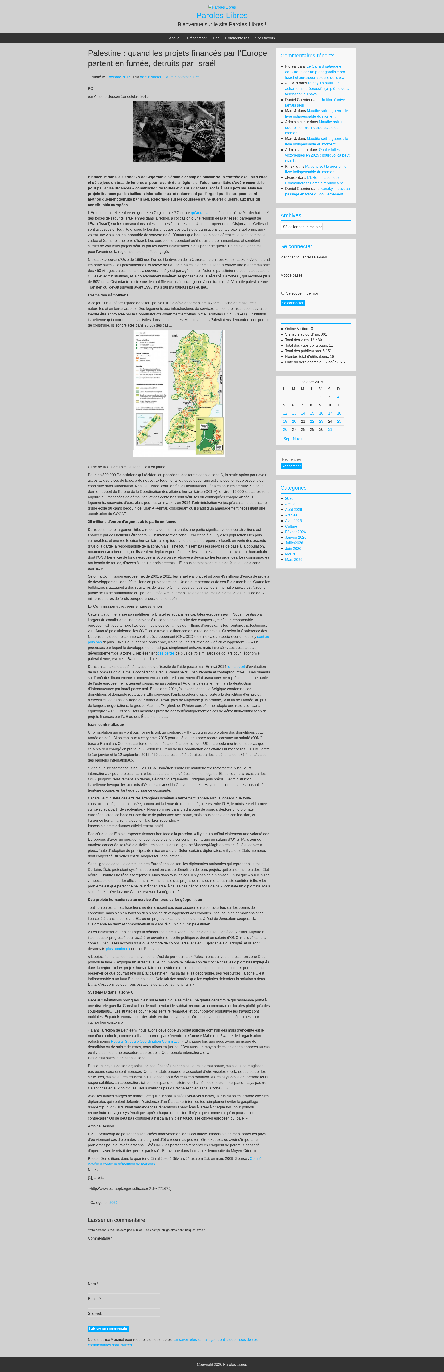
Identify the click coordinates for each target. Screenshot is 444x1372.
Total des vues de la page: (307, 345)
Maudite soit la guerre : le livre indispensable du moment (314, 127)
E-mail (94, 1299)
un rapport (236, 667)
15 (312, 413)
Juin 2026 (293, 549)
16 (321, 413)
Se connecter (292, 303)
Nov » (298, 439)
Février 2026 (295, 532)
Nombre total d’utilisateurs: (307, 357)
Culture (291, 526)
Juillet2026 (294, 543)
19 (285, 421)
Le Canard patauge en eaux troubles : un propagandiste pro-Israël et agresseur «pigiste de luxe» (315, 71)
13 (294, 413)
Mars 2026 (293, 560)
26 (285, 429)
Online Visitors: (298, 329)
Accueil (175, 38)
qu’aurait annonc (205, 213)
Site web (95, 1313)
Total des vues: (298, 340)
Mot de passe (291, 275)
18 (339, 413)
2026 (113, 1203)
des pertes (166, 653)
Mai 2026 (292, 554)
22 (312, 421)
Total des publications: (304, 351)
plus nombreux (118, 949)
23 (321, 421)
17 (330, 413)
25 (339, 421)
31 (330, 429)
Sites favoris (265, 38)
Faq (216, 38)
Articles (291, 515)
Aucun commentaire (182, 77)
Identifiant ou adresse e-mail (304, 257)
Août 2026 (293, 510)
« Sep (285, 439)
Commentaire (100, 1238)
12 (285, 413)
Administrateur (151, 77)
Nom (93, 1284)
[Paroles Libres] (222, 7)
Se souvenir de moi (302, 293)
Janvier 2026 (295, 537)
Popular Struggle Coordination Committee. (146, 1041)
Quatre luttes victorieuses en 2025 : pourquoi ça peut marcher (317, 155)
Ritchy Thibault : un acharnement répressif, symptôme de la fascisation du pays (317, 88)
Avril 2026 (293, 521)
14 (303, 413)
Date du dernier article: (304, 362)
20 (294, 421)
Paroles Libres (222, 15)
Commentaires (237, 38)
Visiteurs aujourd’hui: (303, 334)
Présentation (197, 38)
